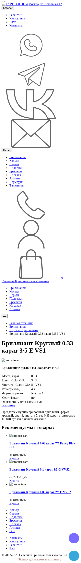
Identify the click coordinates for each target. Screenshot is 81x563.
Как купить (17, 18)
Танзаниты (16, 185)
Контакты (16, 25)
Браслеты (15, 171)
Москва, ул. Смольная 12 (45, 4)
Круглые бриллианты (23, 330)
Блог (12, 22)
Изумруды (16, 182)
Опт (12, 531)
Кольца (14, 160)
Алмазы (14, 178)
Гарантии (15, 14)
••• (4, 316)
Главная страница (21, 323)
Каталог (8, 7)
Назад (6, 150)
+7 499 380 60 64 (17, 4)
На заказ (15, 174)
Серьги (14, 164)
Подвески (16, 167)
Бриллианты (17, 157)
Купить (14, 458)
